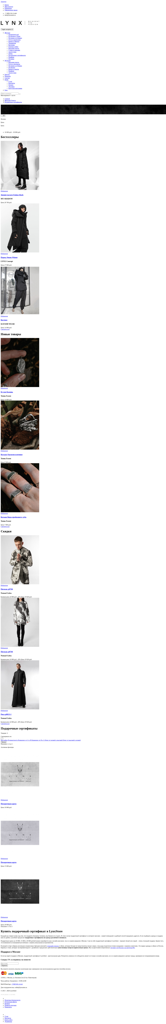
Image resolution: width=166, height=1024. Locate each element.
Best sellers (4, 740)
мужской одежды (53, 946)
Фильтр (4, 742)
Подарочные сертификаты (17, 55)
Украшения (12, 43)
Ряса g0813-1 (6, 714)
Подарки (11, 59)
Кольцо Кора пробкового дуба (13, 517)
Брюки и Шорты (13, 41)
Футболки (11, 67)
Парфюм (11, 57)
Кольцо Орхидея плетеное (11, 455)
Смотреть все (5, 329)
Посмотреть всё (13, 34)
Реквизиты (8, 1007)
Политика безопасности (12, 1000)
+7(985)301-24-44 (17, 984)
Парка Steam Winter (9, 257)
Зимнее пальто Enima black (12, 195)
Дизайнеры (8, 1021)
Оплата (10, 85)
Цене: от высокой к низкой (72, 740)
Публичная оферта (11, 1002)
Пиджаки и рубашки (15, 38)
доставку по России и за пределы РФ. (122, 948)
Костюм (4, 320)
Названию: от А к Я (24, 740)
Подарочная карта (8, 804)
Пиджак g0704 (7, 589)
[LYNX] (20, 27)
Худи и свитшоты (14, 64)
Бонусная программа (15, 88)
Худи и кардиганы (14, 40)
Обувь (10, 53)
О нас (10, 81)
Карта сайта (8, 1020)
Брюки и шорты (13, 69)
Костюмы (11, 45)
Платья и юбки (13, 46)
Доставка (11, 86)
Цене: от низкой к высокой (54, 740)
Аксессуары (12, 52)
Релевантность (13, 740)
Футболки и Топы (14, 36)
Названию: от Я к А (38, 740)
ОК (3, 115)
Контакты (11, 83)
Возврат (7, 1003)
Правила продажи (10, 1005)
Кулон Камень (7, 392)
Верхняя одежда (13, 48)
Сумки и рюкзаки (14, 50)
